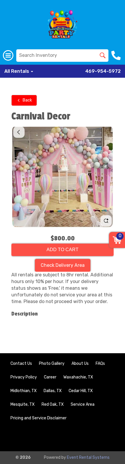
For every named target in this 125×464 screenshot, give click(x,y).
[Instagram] (109, 437)
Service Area (82, 404)
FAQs (100, 363)
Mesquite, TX (22, 404)
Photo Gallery (52, 363)
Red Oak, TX (53, 404)
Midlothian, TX (23, 390)
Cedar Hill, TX (81, 390)
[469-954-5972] (116, 55)
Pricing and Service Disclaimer (38, 418)
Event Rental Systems (88, 457)
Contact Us (21, 363)
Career (50, 377)
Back (27, 100)
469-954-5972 (103, 71)
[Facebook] (93, 437)
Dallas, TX (53, 390)
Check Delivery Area (63, 265)
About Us (80, 363)
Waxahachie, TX (78, 377)
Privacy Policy (23, 377)
